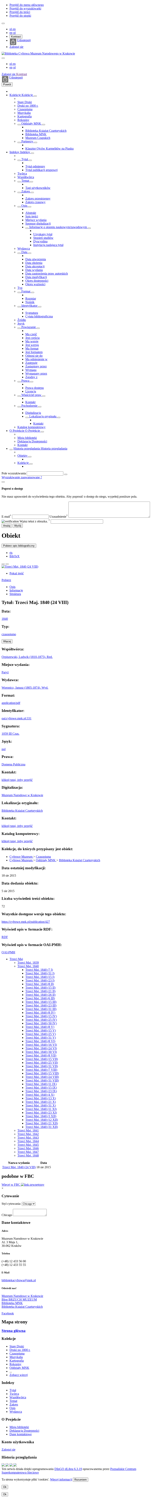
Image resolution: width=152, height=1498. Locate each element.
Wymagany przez (36, 373)
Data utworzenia (35, 259)
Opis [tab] (12, 586)
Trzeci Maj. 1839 (28, 962)
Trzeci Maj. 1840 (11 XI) (41, 1109)
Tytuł (25, 159)
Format (26, 291)
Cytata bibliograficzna (39, 316)
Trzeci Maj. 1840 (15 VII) (41, 1059)
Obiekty (22, 455)
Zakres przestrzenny (37, 198)
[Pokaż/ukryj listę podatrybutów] (19, 160)
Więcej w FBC (11, 1184)
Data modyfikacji (36, 277)
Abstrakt (30, 212)
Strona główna (14, 1331)
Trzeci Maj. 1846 (28, 1148)
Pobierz (6, 580)
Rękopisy (23, 120)
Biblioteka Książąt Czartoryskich (45, 130)
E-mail (6, 516)
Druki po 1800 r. (27, 105)
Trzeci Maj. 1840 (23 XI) (41, 1112)
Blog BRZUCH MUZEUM (19, 1299)
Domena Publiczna (13, 764)
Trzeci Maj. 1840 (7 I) (39, 969)
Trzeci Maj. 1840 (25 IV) (41, 1019)
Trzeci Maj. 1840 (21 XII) (41, 1123)
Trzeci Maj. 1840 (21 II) (40, 991)
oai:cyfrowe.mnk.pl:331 (16, 718)
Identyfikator (29, 305)
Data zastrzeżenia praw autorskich (46, 273)
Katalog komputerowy (31, 427)
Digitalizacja (33, 412)
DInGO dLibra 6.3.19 (68, 1469)
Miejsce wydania (36, 220)
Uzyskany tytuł (42, 234)
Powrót (7, 84)
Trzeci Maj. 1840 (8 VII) (40, 1055)
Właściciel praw (31, 395)
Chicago (7, 1215)
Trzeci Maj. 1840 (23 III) (40, 1005)
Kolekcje (16, 95)
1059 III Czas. (10, 733)
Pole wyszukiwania (14, 473)
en (14, 29)
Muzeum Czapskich (37, 137)
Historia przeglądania (27, 448)
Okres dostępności (36, 280)
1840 (5, 618)
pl (11, 29)
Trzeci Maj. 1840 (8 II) (39, 984)
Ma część (31, 334)
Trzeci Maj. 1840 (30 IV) (41, 1023)
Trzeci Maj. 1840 (28, 966)
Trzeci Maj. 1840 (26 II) (40, 994)
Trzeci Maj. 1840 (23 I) (39, 980)
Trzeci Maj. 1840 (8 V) (39, 1027)
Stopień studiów (43, 237)
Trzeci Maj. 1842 (28, 1134)
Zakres (26, 191)
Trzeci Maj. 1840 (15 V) (40, 1030)
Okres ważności (35, 284)
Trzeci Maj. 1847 (28, 1152)
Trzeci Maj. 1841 (28, 1130)
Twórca (22, 173)
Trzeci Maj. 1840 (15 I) (39, 977)
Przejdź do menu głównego (27, 5)
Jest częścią (32, 337)
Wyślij (17, 525)
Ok (5, 1487)
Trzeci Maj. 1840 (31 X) (40, 1105)
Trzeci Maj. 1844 (28, 1141)
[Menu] (3, 23)
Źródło (21, 320)
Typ (19, 287)
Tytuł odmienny (35, 166)
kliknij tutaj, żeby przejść (17, 780)
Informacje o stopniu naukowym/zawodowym (58, 227)
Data (24, 252)
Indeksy (15, 152)
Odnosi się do (34, 355)
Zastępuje (31, 362)
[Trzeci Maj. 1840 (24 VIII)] (20, 566)
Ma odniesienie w (36, 359)
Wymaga (30, 370)
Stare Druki (24, 102)
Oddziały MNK (31, 123)
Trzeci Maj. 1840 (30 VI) (41, 1052)
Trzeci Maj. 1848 (28, 1155)
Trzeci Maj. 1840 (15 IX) (41, 1087)
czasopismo (9, 634)
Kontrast (16, 36)
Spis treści (31, 216)
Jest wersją (32, 345)
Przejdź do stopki (20, 15)
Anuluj (6, 525)
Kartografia (24, 116)
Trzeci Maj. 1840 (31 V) (40, 1037)
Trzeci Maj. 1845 (28, 1144)
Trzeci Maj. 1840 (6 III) (40, 998)
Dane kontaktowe (21, 1434)
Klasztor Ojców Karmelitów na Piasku (49, 148)
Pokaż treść (17, 573)
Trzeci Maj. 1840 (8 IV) (40, 1012)
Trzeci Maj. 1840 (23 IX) (41, 1091)
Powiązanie (29, 327)
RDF (5, 937)
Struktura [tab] (15, 594)
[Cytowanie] (7, 564)
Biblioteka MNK (36, 134)
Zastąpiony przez (36, 366)
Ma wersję (31, 341)
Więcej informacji (61, 1479)
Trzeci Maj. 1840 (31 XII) (41, 1127)
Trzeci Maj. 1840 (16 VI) (41, 1044)
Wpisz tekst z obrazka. (35, 521)
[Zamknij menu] (3, 58)
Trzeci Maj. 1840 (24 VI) (41, 1048)
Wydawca (23, 248)
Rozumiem (80, 1479)
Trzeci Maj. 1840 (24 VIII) (42, 1077)
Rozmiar (30, 298)
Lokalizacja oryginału (42, 416)
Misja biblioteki (27, 437)
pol (4, 749)
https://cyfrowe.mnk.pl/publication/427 (26, 921)
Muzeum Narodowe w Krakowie (22, 795)
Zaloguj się (16, 46)
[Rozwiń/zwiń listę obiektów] (35, 96)
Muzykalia (24, 112)
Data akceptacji (35, 266)
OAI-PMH (8, 952)
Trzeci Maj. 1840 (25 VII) (41, 1062)
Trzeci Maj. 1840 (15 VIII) (42, 1073)
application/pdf (11, 703)
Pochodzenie (29, 405)
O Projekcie (17, 430)
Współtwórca (25, 177)
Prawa (25, 380)
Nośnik (29, 302)
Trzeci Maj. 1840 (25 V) (40, 1034)
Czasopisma (24, 109)
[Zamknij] (3, 482)
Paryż (5, 672)
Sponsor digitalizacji (38, 223)
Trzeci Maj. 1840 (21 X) (40, 1102)
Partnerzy (27, 141)
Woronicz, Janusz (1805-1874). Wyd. (25, 687)
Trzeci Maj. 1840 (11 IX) (41, 1084)
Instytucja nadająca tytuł (48, 245)
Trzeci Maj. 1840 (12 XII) (41, 1119)
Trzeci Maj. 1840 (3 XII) (40, 1116)
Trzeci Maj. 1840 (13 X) (40, 1098)
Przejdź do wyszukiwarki (25, 8)
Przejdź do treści (20, 12)
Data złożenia (33, 262)
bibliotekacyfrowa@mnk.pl (19, 1280)
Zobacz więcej (19, 1375)
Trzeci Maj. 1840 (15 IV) (41, 1016)
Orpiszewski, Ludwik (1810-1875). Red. (27, 657)
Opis (24, 205)
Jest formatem (34, 352)
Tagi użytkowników (37, 187)
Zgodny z (31, 377)
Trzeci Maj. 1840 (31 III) (40, 1009)
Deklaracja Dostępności (32, 441)
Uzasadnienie (58, 516)
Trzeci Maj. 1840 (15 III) (40, 1002)
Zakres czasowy (35, 202)
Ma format (31, 348)
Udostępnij (24, 40)
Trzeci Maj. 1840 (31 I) (39, 973)
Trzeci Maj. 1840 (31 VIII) (42, 1080)
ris (11, 552)
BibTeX (15, 556)
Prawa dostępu (34, 387)
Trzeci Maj (16, 959)
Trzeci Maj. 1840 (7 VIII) (41, 1069)
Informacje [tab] (16, 590)
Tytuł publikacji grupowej (41, 170)
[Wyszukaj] (65, 474)
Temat (25, 180)
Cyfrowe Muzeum (21, 856)
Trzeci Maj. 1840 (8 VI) (40, 1041)
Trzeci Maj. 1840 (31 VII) (41, 1066)
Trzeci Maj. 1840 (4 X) (39, 1094)
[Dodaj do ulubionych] (3, 564)
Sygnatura (31, 312)
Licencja (30, 391)
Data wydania (34, 270)
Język (21, 323)
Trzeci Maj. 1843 (28, 1137)
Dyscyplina (40, 241)
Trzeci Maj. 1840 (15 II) (40, 987)
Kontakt (30, 402)
